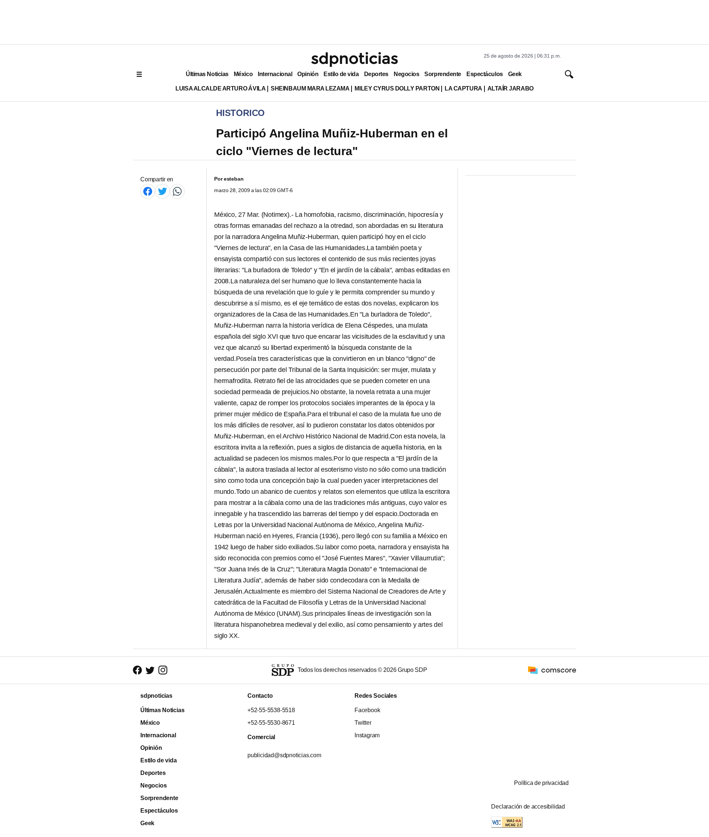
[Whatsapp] (177, 191)
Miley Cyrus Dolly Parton (396, 88)
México (243, 74)
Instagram (367, 735)
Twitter (362, 723)
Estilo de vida (341, 74)
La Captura (463, 88)
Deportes (376, 74)
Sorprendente (442, 74)
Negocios (406, 74)
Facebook (367, 710)
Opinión (307, 74)
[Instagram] (162, 670)
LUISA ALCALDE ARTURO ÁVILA (220, 88)
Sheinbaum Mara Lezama (310, 88)
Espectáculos (484, 74)
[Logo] (354, 59)
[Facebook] (147, 191)
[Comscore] (552, 670)
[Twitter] (162, 191)
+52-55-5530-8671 (271, 723)
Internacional (275, 74)
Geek (515, 74)
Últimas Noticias (207, 74)
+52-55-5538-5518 (271, 710)
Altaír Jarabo (510, 88)
